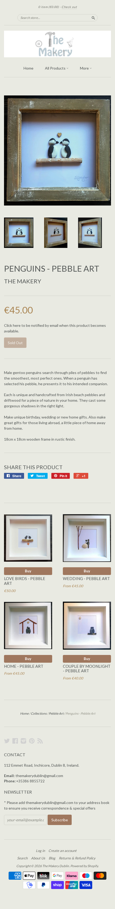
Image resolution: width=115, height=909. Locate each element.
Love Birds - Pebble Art (24, 581)
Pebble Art (56, 713)
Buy (28, 571)
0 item (48, 7)
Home (28, 68)
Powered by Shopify (84, 866)
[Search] (93, 17)
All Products (55, 68)
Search (22, 858)
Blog (52, 858)
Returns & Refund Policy (77, 858)
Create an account (62, 850)
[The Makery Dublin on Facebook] (15, 741)
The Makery (22, 281)
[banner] (57, 44)
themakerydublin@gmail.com (39, 775)
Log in (40, 850)
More (85, 68)
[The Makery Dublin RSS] (40, 741)
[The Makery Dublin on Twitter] (7, 741)
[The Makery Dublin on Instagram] (23, 741)
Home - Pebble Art (23, 666)
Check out (69, 7)
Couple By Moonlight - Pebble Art (86, 668)
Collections (39, 713)
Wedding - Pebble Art (86, 578)
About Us (38, 858)
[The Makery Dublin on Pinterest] (32, 741)
